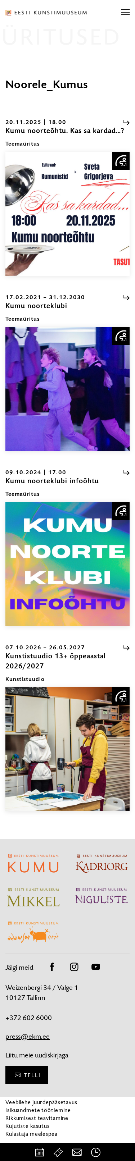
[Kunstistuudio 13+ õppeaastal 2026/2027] (67, 749)
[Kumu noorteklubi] (67, 389)
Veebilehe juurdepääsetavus (41, 1102)
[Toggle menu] (125, 12)
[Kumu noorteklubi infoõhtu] (67, 564)
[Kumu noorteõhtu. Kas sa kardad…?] (67, 214)
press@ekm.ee (27, 1036)
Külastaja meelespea (31, 1133)
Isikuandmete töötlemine (38, 1110)
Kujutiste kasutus (27, 1126)
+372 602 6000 (28, 1018)
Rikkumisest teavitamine (36, 1118)
